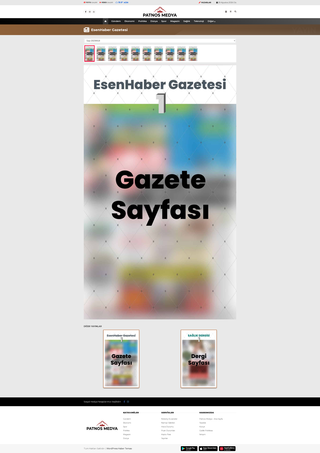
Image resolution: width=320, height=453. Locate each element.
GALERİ (91, 2)
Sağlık (186, 21)
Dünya (154, 21)
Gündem (116, 21)
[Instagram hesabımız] (90, 12)
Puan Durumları (168, 430)
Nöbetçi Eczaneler (169, 419)
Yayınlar (164, 438)
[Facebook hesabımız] (85, 12)
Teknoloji (199, 21)
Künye (202, 427)
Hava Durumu (167, 427)
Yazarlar (202, 423)
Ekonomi (129, 21)
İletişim (202, 434)
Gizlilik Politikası (206, 430)
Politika (142, 21)
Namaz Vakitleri (168, 423)
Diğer (211, 21)
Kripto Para (166, 434)
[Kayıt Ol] (226, 11)
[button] (105, 21)
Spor (163, 21)
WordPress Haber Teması (119, 448)
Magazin (175, 21)
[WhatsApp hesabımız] (94, 12)
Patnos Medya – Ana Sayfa (211, 419)
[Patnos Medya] (160, 16)
